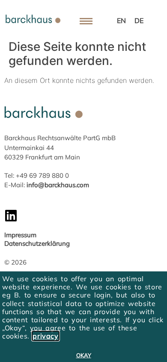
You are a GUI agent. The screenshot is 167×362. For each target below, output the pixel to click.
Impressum (20, 235)
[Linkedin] (11, 215)
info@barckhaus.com (58, 185)
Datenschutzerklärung (37, 243)
